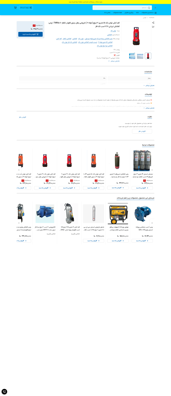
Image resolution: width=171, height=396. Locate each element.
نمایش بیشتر (150, 86)
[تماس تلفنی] (4, 391)
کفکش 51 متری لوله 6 (105, 42)
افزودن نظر (22, 117)
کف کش (59, 39)
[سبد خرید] (15, 7)
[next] (19, 170)
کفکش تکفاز (67, 39)
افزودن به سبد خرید (29, 34)
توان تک (113, 31)
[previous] (152, 170)
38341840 (151, 18)
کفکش (144, 18)
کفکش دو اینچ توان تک (104, 46)
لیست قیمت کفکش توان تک (87, 42)
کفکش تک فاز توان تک (69, 42)
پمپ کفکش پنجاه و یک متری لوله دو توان (98, 39)
